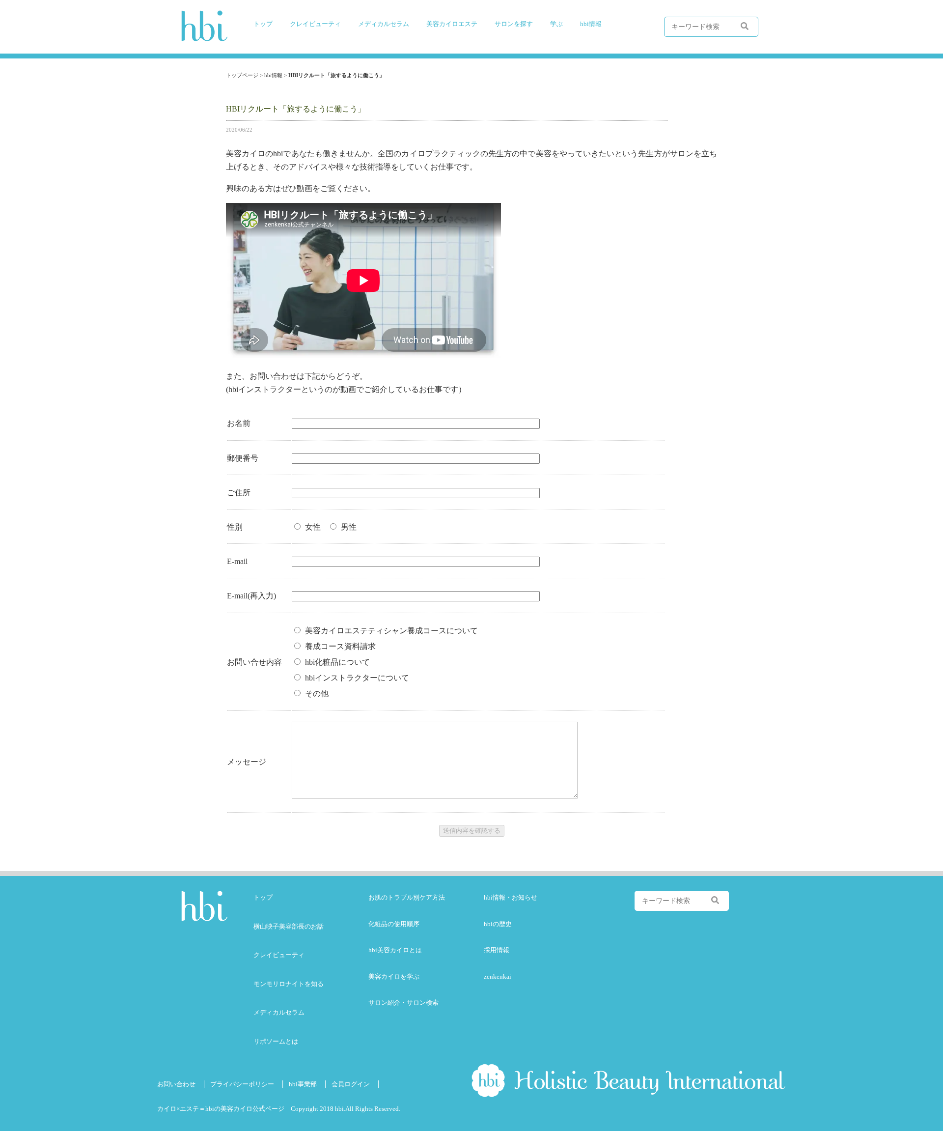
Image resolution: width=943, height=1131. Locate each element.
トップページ (242, 75)
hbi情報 (273, 75)
